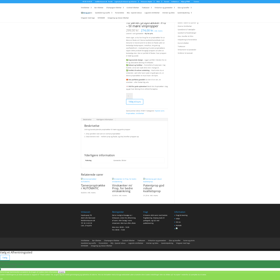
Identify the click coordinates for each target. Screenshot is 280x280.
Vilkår (158, 2)
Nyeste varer (159, 111)
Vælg (4, 257)
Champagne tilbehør (114, 8)
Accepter (61, 272)
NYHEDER (101, 18)
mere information (51, 272)
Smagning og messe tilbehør (118, 18)
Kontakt (166, 2)
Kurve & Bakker (183, 43)
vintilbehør (140, 113)
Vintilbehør (85, 8)
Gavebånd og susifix (102, 13)
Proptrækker (130, 113)
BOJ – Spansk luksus (134, 13)
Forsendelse (119, 13)
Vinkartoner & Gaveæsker (187, 50)
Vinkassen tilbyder (146, 2)
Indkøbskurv (175, 2)
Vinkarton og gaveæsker (164, 8)
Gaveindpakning (184, 13)
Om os (178, 222)
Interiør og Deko (168, 13)
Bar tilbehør (98, 8)
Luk (1, 279)
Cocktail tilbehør (133, 8)
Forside (110, 2)
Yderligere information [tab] (104, 119)
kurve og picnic (86, 13)
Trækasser (146, 8)
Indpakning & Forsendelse (187, 40)
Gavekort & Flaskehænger (187, 33)
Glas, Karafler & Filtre (185, 36)
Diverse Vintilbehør (185, 26)
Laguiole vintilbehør (152, 13)
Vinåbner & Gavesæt (185, 53)
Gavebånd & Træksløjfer (186, 30)
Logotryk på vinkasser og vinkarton (126, 2)
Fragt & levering (181, 215)
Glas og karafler (183, 8)
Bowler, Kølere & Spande (187, 23)
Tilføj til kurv (135, 101)
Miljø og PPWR (185, 2)
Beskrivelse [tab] (87, 119)
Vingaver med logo (88, 18)
